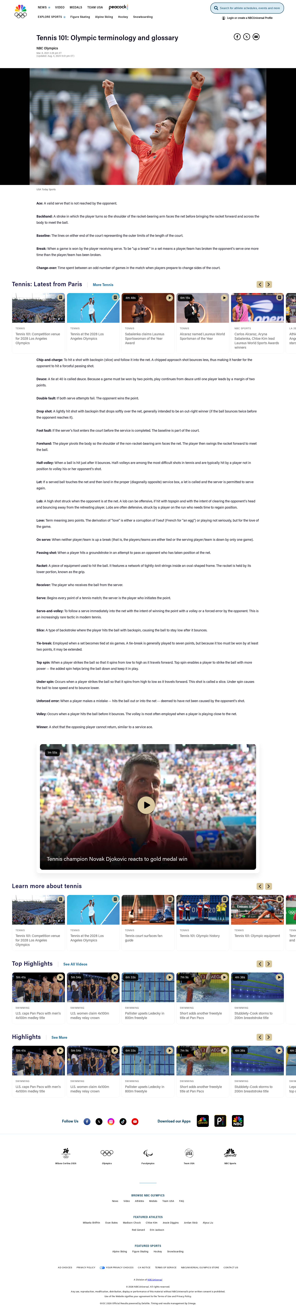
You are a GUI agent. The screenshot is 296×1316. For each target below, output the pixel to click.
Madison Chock (132, 1223)
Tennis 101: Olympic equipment (257, 936)
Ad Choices (65, 1268)
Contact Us (231, 1268)
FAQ (181, 1201)
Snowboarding (175, 1252)
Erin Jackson (157, 1230)
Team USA (168, 1201)
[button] (44, 8)
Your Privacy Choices (119, 1268)
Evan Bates (111, 1223)
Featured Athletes (148, 1217)
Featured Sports (148, 1246)
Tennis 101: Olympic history (200, 936)
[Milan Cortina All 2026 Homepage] (25, 11)
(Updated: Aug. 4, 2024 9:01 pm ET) (55, 56)
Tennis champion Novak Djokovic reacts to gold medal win (117, 859)
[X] (99, 1121)
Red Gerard (138, 1230)
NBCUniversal (154, 1280)
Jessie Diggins (171, 1223)
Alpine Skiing (119, 1252)
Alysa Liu (208, 1223)
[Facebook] (87, 1121)
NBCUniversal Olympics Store (200, 1268)
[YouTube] (135, 1121)
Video (127, 1201)
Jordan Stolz (191, 1223)
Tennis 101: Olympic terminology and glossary (107, 38)
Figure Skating (140, 1252)
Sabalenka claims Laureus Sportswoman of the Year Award (144, 339)
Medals (153, 1201)
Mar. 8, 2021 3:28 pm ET (49, 53)
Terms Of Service (166, 1268)
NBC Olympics (47, 48)
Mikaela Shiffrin (91, 1223)
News (115, 1201)
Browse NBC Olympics (148, 1196)
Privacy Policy (86, 1268)
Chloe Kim (152, 1223)
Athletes (139, 1201)
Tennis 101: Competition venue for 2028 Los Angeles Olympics (38, 339)
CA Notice (144, 1268)
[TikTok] (123, 1121)
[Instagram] (111, 1121)
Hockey (158, 1252)
